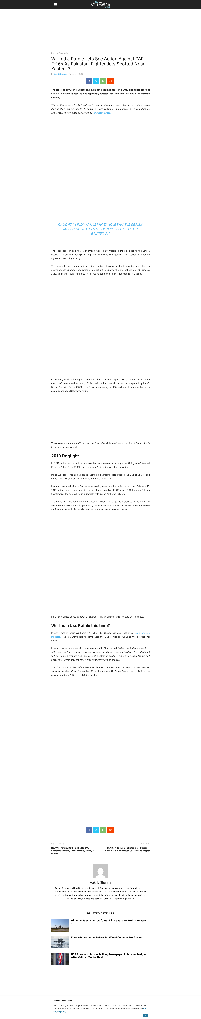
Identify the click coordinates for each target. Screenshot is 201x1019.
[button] (55, 4)
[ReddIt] (110, 81)
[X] (96, 81)
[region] (100, 31)
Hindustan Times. (102, 112)
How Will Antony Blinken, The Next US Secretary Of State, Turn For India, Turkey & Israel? (72, 851)
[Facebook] (89, 81)
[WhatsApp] (103, 81)
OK (145, 1015)
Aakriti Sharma (60, 74)
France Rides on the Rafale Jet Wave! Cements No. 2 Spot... (107, 937)
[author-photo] (100, 878)
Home (53, 53)
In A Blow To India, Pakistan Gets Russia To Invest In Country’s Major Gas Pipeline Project (127, 849)
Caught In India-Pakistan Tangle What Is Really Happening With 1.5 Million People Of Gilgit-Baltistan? (100, 229)
